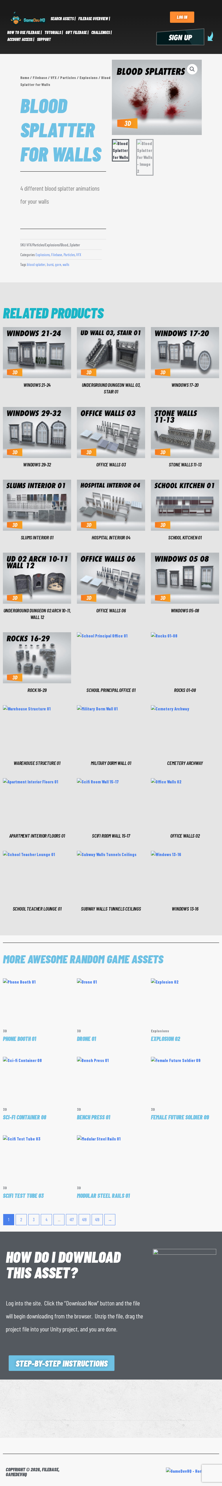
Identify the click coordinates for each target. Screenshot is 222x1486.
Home (24, 77)
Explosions (88, 77)
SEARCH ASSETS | (63, 18)
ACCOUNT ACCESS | (20, 39)
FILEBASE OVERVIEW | (94, 18)
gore (58, 264)
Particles (68, 77)
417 (72, 1219)
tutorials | (54, 32)
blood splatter (36, 264)
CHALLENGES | (101, 32)
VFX (54, 77)
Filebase (40, 77)
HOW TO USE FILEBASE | (24, 32)
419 (97, 1219)
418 (84, 1219)
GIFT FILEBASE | (77, 32)
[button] (192, 69)
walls (66, 264)
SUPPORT (44, 39)
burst (50, 264)
